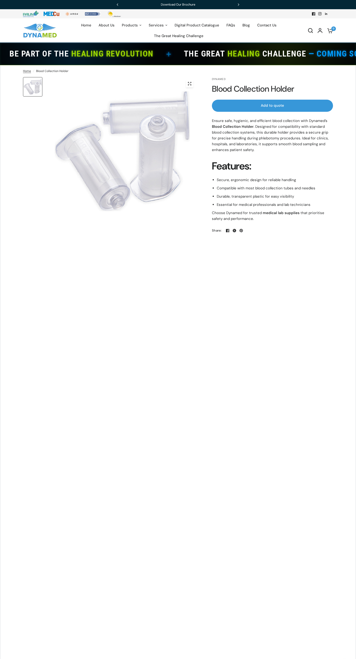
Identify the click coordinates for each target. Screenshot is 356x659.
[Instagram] (320, 14)
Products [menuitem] (130, 25)
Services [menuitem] (156, 25)
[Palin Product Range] (31, 14)
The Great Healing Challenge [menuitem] (178, 35)
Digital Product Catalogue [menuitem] (197, 25)
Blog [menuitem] (246, 25)
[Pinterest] (241, 230)
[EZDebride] (93, 14)
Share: (217, 230)
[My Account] (320, 30)
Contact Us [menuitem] (267, 25)
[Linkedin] (326, 14)
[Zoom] (189, 83)
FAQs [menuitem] (230, 25)
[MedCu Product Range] (51, 14)
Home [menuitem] (86, 25)
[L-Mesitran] (113, 14)
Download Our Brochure (178, 4)
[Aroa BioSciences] (72, 14)
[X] (234, 230)
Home (27, 71)
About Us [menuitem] (107, 25)
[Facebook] (313, 14)
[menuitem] (32, 14)
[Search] (310, 30)
